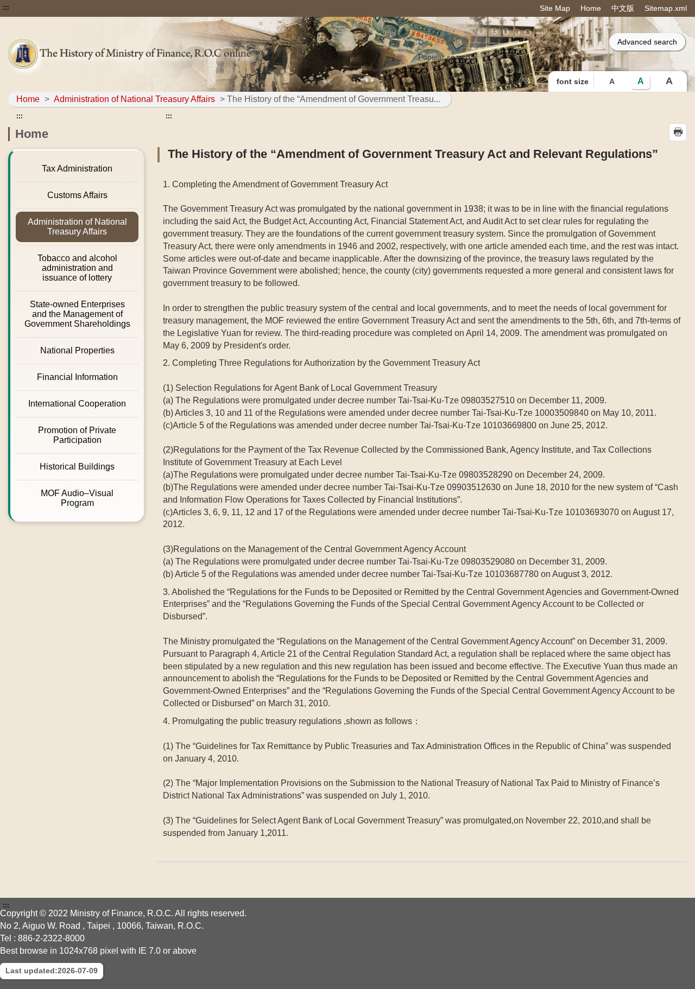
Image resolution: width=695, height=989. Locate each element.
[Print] (678, 132)
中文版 (622, 8)
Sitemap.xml (666, 8)
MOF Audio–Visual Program (77, 498)
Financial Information (77, 377)
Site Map (555, 8)
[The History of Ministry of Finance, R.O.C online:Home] (144, 54)
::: (6, 7)
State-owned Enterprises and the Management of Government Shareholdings (77, 314)
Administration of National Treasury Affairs (134, 99)
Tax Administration (77, 168)
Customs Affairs (77, 195)
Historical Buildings (77, 466)
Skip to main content (40, 7)
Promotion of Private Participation (77, 435)
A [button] (612, 81)
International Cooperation (77, 403)
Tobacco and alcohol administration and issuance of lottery (77, 267)
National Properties (77, 350)
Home (590, 8)
